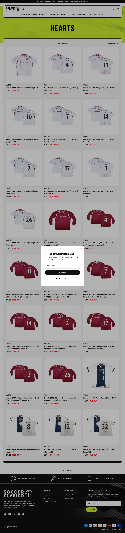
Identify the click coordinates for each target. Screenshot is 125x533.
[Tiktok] (68, 278)
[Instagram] (62, 278)
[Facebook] (59, 278)
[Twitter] (57, 278)
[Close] (81, 248)
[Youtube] (65, 278)
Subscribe (62, 272)
